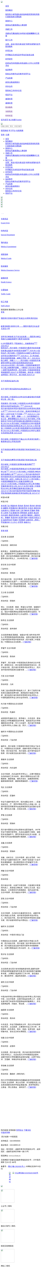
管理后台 (19, 1130)
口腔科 (6, 513)
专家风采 (9, 111)
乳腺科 (15, 520)
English (19, 120)
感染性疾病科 (14, 515)
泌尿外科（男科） (33, 520)
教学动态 (16, 74)
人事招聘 (23, 25)
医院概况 (9, 10)
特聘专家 (29, 44)
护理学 (20, 522)
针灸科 (30, 508)
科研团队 (16, 63)
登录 (2, 135)
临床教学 (9, 70)
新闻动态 (9, 25)
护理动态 (23, 55)
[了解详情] (34, 558)
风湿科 (21, 518)
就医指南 (10, 17)
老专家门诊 (5, 506)
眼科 (26, 518)
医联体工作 (9, 90)
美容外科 (14, 518)
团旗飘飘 (30, 33)
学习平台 (12, 130)
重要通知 (16, 25)
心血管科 (23, 515)
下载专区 (27, 1130)
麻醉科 (6, 508)
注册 (7, 135)
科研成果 (23, 63)
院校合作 (9, 74)
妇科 (18, 510)
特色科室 (9, 116)
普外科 (26, 506)
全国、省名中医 (11, 44)
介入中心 (13, 522)
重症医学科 (22, 508)
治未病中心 (5, 510)
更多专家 (4, 531)
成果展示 (16, 82)
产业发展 (9, 78)
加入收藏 (12, 120)
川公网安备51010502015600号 (26, 1173)
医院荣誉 (30, 14)
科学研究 (9, 59)
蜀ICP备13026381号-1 (16, 1166)
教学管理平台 (25, 74)
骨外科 (32, 506)
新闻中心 (9, 21)
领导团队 (16, 14)
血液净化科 (7, 520)
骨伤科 (20, 506)
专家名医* (22, 44)
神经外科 (37, 508)
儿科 (22, 510)
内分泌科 (4, 515)
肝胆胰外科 (13, 508)
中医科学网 (5, 1132)
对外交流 (18, 90)
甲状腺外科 (5, 522)
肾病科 (13, 510)
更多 (2, 312)
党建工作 (9, 29)
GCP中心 (30, 63)
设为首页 (4, 120)
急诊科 (36, 513)
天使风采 (16, 55)
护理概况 (9, 55)
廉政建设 (16, 33)
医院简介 (9, 14)
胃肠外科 (13, 506)
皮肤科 (30, 513)
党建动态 (9, 33)
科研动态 (9, 63)
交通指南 (18, 17)
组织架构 (23, 14)
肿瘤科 (7, 518)
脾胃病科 (23, 513)
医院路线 (4, 130)
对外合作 (9, 86)
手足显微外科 (14, 513)
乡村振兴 (23, 33)
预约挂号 (36, 44)
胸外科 (27, 510)
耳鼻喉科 (22, 520)
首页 (7, 6)
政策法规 (30, 55)
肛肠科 (32, 510)
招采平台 (9, 95)
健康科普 (9, 99)
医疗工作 (9, 40)
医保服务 (9, 46)
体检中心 (27, 522)
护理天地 (9, 51)
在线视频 (19, 130)
